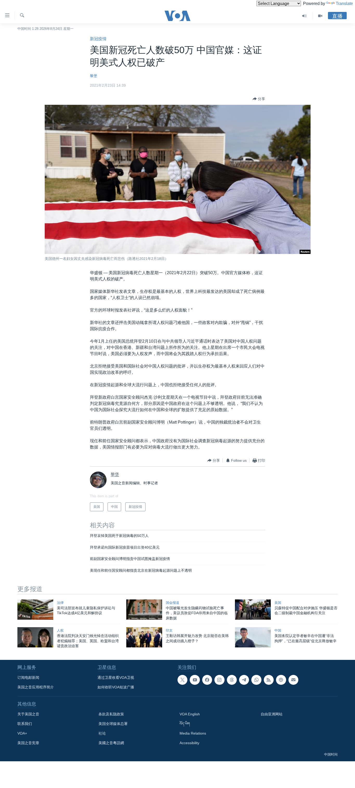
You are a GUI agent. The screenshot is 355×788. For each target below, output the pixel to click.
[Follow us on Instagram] (219, 680)
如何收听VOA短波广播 (115, 687)
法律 (60, 603)
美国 (277, 603)
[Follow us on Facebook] (207, 680)
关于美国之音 (28, 714)
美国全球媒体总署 (113, 724)
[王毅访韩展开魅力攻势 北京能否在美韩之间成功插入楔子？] (144, 637)
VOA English (190, 714)
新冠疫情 (98, 39)
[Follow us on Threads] (232, 680)
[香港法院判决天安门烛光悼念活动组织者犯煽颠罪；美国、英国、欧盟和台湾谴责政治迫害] (35, 637)
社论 (102, 733)
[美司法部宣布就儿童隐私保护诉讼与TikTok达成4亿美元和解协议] (35, 609)
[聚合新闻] (269, 680)
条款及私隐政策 (111, 714)
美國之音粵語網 (111, 743)
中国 (277, 630)
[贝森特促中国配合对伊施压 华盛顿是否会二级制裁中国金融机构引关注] (253, 609)
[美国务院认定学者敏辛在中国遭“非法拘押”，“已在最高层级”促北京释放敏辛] (253, 637)
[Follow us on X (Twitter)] (182, 680)
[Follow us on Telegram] (244, 680)
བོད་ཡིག (185, 724)
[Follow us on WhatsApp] (256, 680)
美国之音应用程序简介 (35, 687)
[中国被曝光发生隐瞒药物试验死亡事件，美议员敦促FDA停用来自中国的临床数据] (144, 609)
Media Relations (193, 733)
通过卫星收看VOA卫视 (115, 677)
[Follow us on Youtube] (195, 680)
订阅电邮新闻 (28, 677)
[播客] (281, 680)
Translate (344, 3)
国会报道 (172, 603)
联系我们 (24, 724)
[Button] (259, 99)
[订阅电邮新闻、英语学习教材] (293, 680)
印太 (169, 630)
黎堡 (93, 76)
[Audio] (304, 16)
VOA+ (22, 733)
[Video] (320, 16)
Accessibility (189, 743)
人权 (60, 630)
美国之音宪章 (28, 743)
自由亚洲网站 (271, 714)
